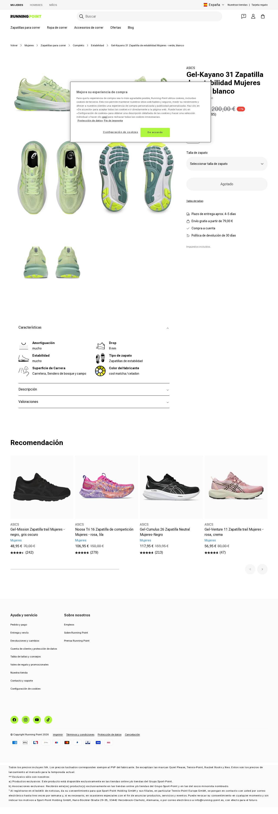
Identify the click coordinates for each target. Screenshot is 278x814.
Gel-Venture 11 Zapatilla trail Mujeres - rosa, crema (234, 532)
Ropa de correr (57, 27)
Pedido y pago (18, 624)
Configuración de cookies (25, 688)
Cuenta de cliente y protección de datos (33, 648)
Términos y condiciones (80, 734)
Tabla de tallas (194, 200)
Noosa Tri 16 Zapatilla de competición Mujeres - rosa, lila (104, 532)
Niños (53, 5)
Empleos (69, 624)
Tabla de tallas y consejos (25, 656)
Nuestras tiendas (237, 4)
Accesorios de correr (88, 27)
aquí (104, 116)
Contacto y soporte (21, 680)
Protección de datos (109, 734)
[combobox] (149, 16)
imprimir (58, 734)
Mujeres (16, 5)
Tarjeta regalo (260, 4)
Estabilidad (97, 45)
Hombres (36, 5)
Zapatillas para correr (25, 27)
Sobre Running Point (76, 632)
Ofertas (115, 27)
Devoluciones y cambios (24, 640)
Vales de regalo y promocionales (29, 664)
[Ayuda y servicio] (243, 16)
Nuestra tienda (19, 672)
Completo (78, 45)
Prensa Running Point (76, 640)
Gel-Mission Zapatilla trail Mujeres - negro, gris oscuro (37, 532)
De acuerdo (155, 132)
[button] (250, 569)
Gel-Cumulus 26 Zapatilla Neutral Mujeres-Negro (165, 532)
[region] (140, 111)
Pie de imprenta (113, 120)
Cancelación (132, 734)
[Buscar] (81, 16)
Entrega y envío (19, 632)
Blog (131, 27)
